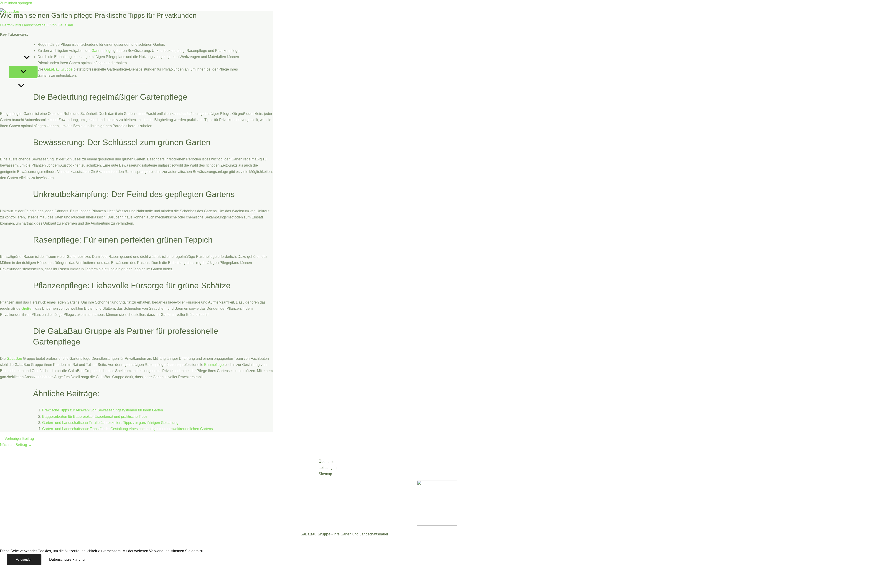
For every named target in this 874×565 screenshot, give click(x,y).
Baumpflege (214, 365)
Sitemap (325, 474)
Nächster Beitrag (16, 445)
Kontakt (15, 102)
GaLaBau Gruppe (23, 26)
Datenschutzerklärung (67, 559)
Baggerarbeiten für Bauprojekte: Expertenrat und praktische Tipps (94, 416)
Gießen (27, 308)
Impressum (18, 134)
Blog (28, 86)
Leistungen (18, 42)
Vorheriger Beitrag (17, 439)
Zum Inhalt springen (16, 3)
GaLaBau (14, 358)
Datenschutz (19, 118)
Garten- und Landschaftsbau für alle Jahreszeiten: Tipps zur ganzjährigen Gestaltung (110, 423)
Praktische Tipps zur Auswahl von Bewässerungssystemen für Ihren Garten (102, 410)
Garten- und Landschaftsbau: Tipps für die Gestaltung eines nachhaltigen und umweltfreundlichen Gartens (127, 429)
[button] (27, 58)
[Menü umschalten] (23, 72)
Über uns (16, 58)
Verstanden (24, 559)
